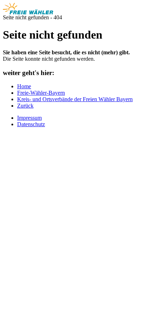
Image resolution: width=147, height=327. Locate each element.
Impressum (29, 118)
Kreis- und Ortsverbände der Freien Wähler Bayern (75, 99)
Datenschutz (31, 124)
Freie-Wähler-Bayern (41, 93)
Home (24, 86)
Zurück (25, 106)
